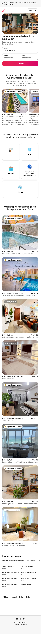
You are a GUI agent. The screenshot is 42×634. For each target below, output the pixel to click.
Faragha (16, 624)
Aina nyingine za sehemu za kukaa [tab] (13, 560)
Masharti (24, 624)
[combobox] (20, 50)
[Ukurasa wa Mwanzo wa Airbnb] (3, 10)
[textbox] (11, 57)
